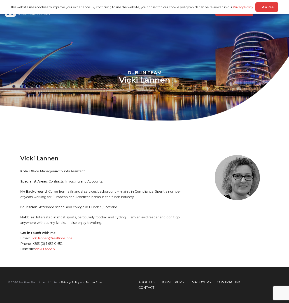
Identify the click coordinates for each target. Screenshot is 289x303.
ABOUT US (147, 282)
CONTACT (146, 288)
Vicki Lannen (45, 249)
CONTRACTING (229, 282)
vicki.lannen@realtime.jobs (51, 238)
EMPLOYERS (200, 282)
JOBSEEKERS (172, 282)
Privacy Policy (70, 282)
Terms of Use (94, 282)
